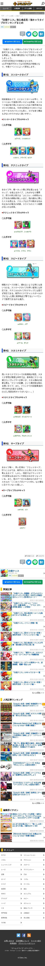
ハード (3, 903)
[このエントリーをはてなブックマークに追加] (41, 36)
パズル (3, 860)
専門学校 (4, 913)
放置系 (3, 889)
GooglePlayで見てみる (33, 41)
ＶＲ (2, 908)
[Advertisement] (22, 543)
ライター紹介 (36, 940)
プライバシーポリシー (26, 943)
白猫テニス (19, 16)
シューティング (6, 865)
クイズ (3, 884)
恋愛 (2, 874)
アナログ (4, 898)
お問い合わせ (9, 940)
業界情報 (4, 918)
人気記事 (17, 8)
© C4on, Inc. (22, 957)
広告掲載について (22, 940)
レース (3, 869)
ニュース (6, 8)
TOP (2, 16)
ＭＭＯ (3, 893)
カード (3, 879)
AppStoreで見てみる (13, 41)
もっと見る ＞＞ (38, 692)
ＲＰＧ (3, 855)
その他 (3, 922)
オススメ (39, 8)
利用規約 (13, 943)
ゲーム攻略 (28, 8)
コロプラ (41, 556)
